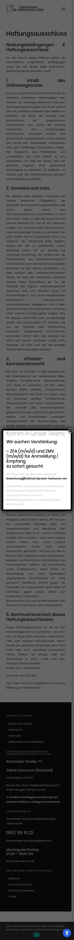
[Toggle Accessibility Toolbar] (66, 932)
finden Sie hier (15, 504)
